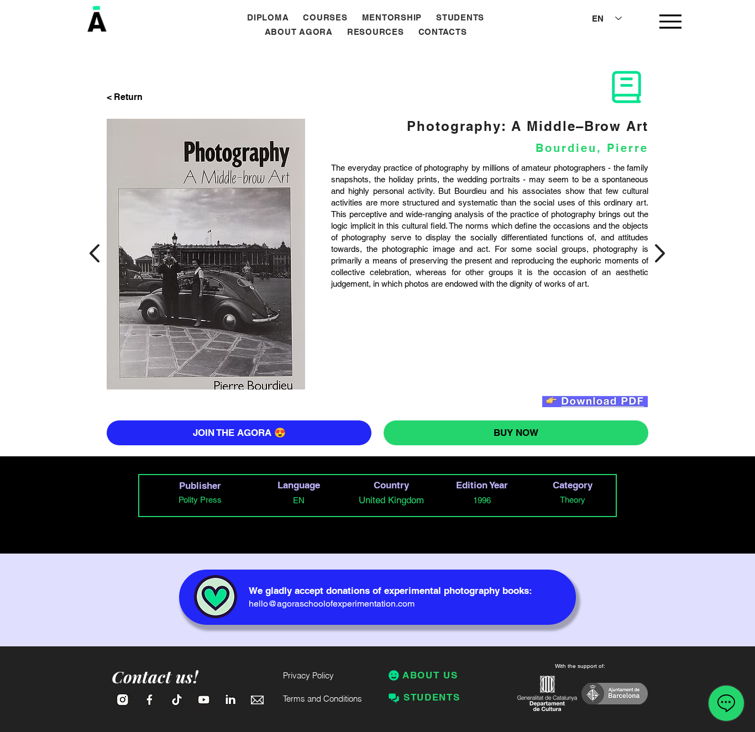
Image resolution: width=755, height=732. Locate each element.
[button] (325, 17)
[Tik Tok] (176, 699)
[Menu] (670, 21)
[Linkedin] (231, 699)
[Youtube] (203, 699)
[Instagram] (122, 699)
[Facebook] (149, 699)
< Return (125, 97)
